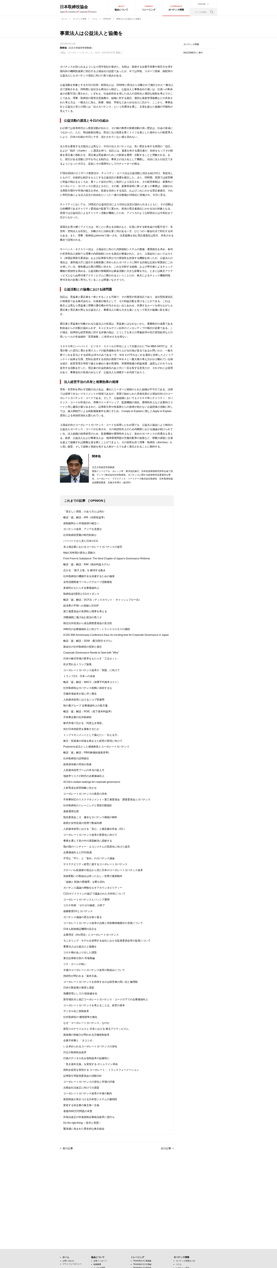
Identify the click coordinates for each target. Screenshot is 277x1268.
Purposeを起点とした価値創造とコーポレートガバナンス (96, 746)
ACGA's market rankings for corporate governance (91, 782)
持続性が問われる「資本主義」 (81, 976)
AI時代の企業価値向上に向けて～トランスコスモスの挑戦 (96, 629)
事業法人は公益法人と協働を (80, 946)
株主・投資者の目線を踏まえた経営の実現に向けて (92, 740)
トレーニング (148, 8)
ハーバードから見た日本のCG (80, 541)
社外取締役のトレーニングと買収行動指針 (87, 805)
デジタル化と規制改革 (76, 1011)
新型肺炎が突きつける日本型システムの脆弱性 (90, 1099)
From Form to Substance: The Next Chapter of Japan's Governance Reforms (106, 558)
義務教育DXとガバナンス (78, 911)
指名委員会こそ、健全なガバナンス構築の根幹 (90, 817)
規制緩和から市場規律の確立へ (81, 523)
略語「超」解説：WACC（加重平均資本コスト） (91, 682)
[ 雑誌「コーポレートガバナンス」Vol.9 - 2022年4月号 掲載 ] (91, 52)
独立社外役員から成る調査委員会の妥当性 (87, 623)
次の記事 (166, 1148)
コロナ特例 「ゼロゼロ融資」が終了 (84, 905)
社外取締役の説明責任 (76, 758)
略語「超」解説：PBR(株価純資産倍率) (86, 752)
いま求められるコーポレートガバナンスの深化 (90, 1046)
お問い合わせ (68, 1261)
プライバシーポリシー (72, 1264)
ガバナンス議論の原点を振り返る (82, 917)
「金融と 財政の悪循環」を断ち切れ (84, 881)
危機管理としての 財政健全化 (80, 993)
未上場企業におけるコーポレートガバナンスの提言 (92, 546)
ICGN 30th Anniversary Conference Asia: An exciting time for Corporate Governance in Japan (116, 635)
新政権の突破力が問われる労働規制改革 (86, 1034)
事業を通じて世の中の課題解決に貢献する (87, 840)
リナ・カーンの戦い (74, 964)
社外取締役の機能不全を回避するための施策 (89, 576)
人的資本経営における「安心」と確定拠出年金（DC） (94, 829)
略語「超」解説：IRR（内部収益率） (84, 517)
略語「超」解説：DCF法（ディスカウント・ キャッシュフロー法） (102, 599)
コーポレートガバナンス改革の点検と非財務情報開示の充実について (103, 923)
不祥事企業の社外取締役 (77, 717)
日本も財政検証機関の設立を (80, 929)
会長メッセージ (100, 1261)
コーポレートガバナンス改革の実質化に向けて (90, 834)
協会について (121, 8)
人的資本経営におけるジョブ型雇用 (83, 699)
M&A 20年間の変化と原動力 (79, 552)
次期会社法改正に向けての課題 (81, 1087)
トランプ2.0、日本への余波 (79, 676)
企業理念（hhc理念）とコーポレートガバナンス (91, 934)
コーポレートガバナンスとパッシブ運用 (86, 899)
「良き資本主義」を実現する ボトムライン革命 (90, 1064)
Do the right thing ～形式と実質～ (82, 1122)
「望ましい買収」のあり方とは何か (83, 511)
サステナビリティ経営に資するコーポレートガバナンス (95, 864)
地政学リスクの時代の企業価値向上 (83, 776)
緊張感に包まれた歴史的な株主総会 (83, 1128)
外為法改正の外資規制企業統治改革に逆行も (89, 1117)
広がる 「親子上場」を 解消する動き (84, 570)
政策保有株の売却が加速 (77, 764)
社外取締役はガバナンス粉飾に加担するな (87, 688)
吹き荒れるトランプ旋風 (77, 664)
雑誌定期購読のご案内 (193, 52)
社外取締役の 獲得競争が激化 (80, 1017)
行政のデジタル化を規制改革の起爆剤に (86, 1058)
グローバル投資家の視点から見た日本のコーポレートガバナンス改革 (103, 870)
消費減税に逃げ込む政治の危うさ (82, 617)
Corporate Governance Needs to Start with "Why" (91, 652)
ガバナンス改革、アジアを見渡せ (82, 529)
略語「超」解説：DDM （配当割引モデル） (88, 640)
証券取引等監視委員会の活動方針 (82, 1075)
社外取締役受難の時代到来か (80, 535)
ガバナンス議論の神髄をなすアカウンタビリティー (92, 887)
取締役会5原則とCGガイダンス (81, 593)
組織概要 (97, 1264)
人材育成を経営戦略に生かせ (80, 787)
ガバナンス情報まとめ (185, 1261)
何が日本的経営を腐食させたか (81, 729)
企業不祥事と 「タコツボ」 (79, 1040)
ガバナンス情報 (176, 8)
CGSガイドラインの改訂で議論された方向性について (94, 893)
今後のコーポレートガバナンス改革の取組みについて (94, 970)
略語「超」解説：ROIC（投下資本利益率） (88, 711)
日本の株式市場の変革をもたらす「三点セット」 (91, 658)
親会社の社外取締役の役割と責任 (82, 646)
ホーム (64, 19)
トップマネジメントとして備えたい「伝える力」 (91, 735)
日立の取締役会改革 (74, 1052)
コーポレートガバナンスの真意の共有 (85, 793)
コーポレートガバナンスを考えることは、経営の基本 (94, 1005)
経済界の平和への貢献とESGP (81, 605)
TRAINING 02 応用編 (142, 1264)
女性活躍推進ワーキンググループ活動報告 (87, 582)
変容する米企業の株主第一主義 (81, 1105)
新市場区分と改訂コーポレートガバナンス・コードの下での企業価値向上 (105, 999)
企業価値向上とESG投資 (77, 852)
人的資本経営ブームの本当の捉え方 (83, 770)
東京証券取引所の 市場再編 (79, 958)
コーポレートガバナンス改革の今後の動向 (87, 1093)
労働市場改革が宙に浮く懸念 (80, 693)
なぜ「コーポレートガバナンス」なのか (86, 1023)
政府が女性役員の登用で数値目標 (82, 823)
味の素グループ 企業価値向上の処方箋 (85, 705)
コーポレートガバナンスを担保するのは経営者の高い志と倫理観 (100, 981)
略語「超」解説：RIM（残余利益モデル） (87, 564)
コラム (94, 19)
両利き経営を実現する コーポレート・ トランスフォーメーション (101, 1070)
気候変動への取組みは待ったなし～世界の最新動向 (92, 876)
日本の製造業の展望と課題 (78, 987)
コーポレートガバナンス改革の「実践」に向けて (91, 670)
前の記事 (68, 1148)
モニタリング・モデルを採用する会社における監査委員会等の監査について (107, 940)
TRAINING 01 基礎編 (142, 1261)
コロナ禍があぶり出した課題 (80, 952)
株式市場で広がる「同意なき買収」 (83, 723)
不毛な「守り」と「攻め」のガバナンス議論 (89, 858)
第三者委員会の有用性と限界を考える (85, 611)
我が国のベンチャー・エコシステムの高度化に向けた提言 (96, 846)
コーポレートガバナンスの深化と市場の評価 (89, 1081)
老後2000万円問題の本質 (77, 1111)
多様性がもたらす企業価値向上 (81, 588)
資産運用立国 (71, 811)
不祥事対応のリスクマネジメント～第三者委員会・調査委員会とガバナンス (107, 799)
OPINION (107, 19)
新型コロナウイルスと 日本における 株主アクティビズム (96, 1028)
